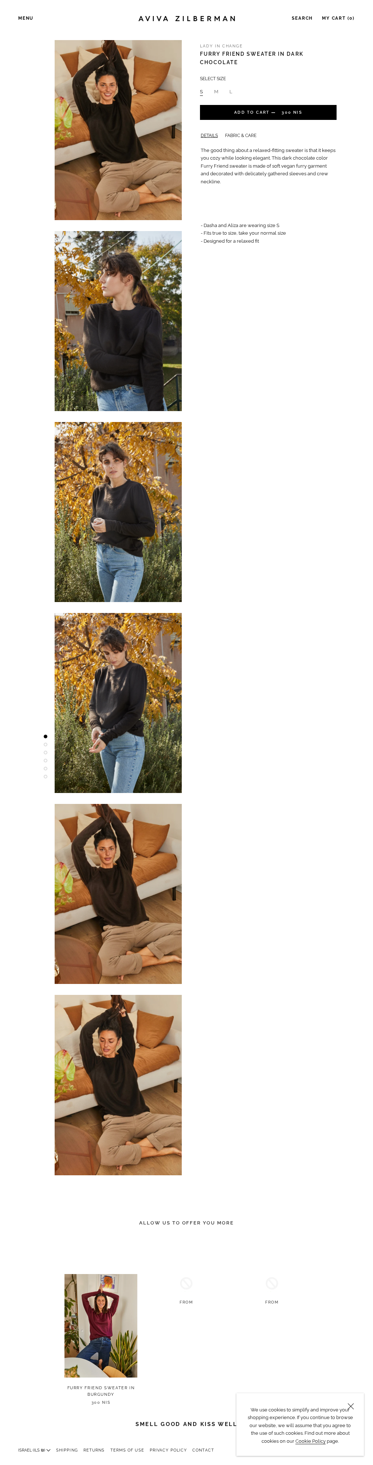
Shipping (67, 1450)
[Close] (351, 1406)
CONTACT (203, 1450)
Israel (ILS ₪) (32, 1450)
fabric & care (240, 135)
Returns (94, 1450)
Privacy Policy (168, 1450)
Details (209, 135)
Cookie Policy (310, 1441)
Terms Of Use (127, 1450)
